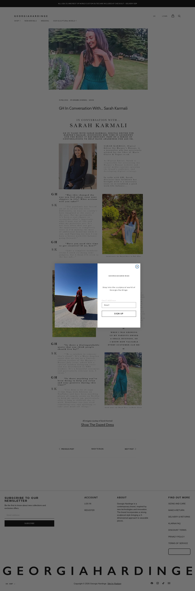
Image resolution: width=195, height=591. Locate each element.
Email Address (109, 300)
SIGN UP (118, 313)
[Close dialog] (137, 266)
